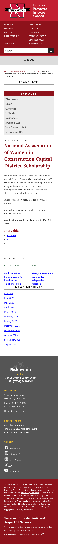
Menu (30, 60)
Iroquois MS (12, 122)
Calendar (8, 24)
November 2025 (12, 330)
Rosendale (11, 118)
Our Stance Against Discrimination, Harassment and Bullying (28, 527)
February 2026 (11, 316)
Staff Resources (36, 40)
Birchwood (12, 99)
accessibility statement (30, 492)
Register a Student (37, 36)
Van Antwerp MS (15, 127)
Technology (9, 44)
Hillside (10, 113)
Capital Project (36, 24)
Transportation (36, 44)
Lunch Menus (35, 32)
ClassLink (8, 28)
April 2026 (9, 307)
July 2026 (8, 293)
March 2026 (10, 312)
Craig (8, 103)
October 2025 (11, 335)
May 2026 (9, 302)
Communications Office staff (39, 484)
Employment (10, 32)
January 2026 (10, 321)
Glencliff (10, 108)
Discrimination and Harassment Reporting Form (23, 534)
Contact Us (34, 28)
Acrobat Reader (10, 504)
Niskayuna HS (14, 132)
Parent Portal (10, 36)
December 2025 (12, 325)
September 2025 (12, 339)
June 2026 (9, 298)
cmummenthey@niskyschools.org (20, 428)
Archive (12, 258)
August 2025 (10, 344)
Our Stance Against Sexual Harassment (19, 530)
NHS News (23, 258)
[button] (51, 50)
